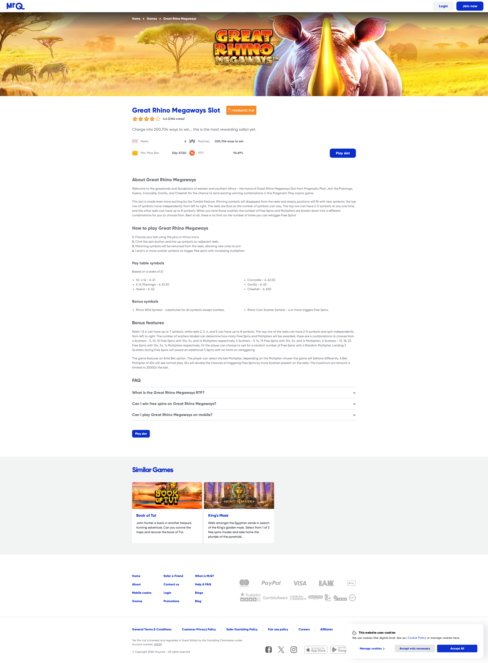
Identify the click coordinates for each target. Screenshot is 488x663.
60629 (157, 644)
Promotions (171, 601)
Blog (198, 601)
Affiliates (326, 629)
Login (443, 6)
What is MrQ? (204, 576)
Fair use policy (278, 629)
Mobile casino (141, 593)
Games (137, 601)
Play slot (343, 153)
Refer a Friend (173, 576)
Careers (304, 629)
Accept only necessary (415, 648)
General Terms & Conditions (151, 629)
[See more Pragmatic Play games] (242, 110)
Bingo (199, 593)
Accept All (457, 648)
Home (136, 576)
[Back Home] (15, 6)
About (136, 584)
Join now (469, 6)
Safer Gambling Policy (242, 629)
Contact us (171, 584)
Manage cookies (371, 648)
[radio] (135, 119)
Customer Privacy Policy (199, 629)
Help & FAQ (203, 584)
